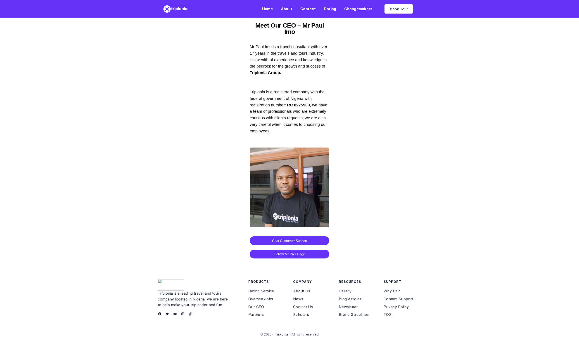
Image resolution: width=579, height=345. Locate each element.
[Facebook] (159, 314)
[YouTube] (175, 314)
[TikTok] (190, 314)
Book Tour (399, 9)
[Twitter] (167, 314)
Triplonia (281, 334)
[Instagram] (183, 314)
